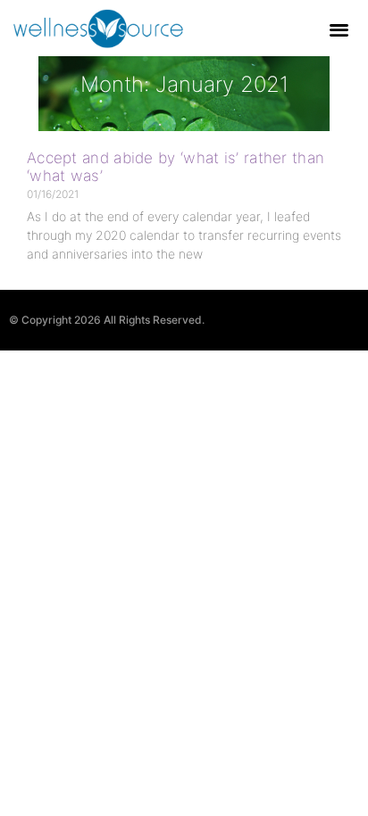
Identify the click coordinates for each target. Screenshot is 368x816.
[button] (339, 29)
